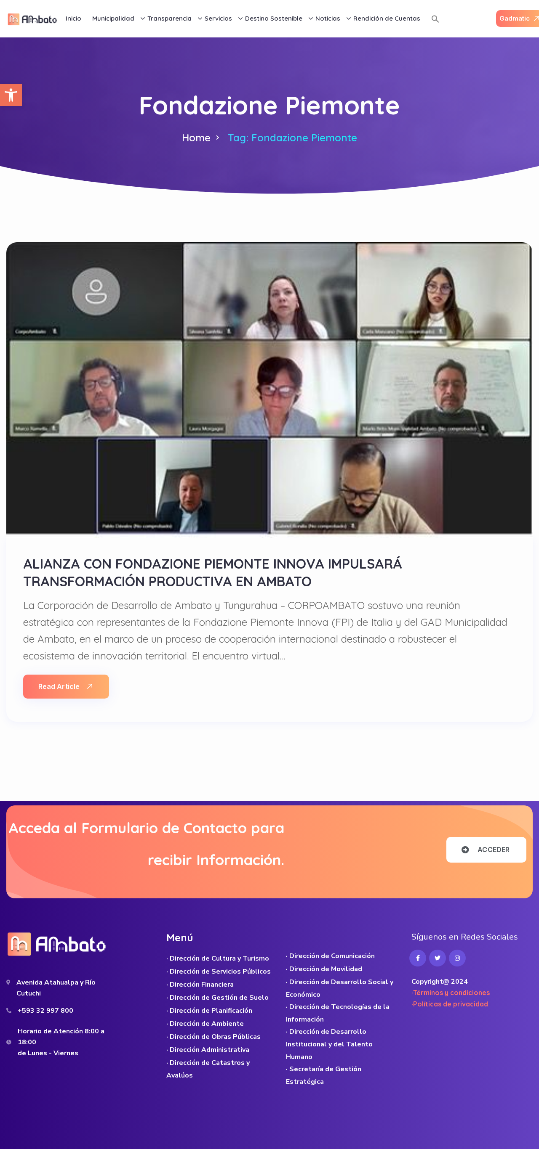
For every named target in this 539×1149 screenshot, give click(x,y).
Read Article (59, 686)
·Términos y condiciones (450, 992)
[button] (11, 95)
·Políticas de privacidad (449, 1004)
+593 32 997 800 (45, 1010)
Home (196, 137)
